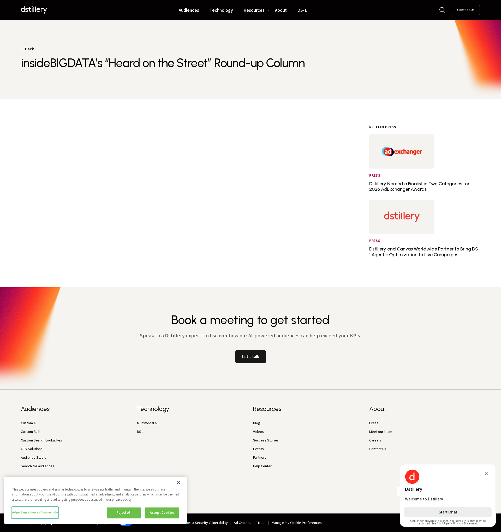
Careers (375, 440)
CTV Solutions (32, 449)
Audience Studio (33, 457)
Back (29, 49)
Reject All (123, 512)
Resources (254, 11)
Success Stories (266, 440)
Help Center (262, 466)
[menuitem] (189, 8)
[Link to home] (34, 10)
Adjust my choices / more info (35, 512)
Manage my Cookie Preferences (297, 522)
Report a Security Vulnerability (204, 522)
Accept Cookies (162, 512)
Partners (259, 457)
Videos (258, 431)
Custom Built (30, 431)
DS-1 (302, 11)
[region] (95, 500)
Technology (221, 11)
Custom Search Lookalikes (41, 440)
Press (373, 423)
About (281, 11)
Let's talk (250, 357)
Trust (261, 522)
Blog (256, 423)
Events (258, 449)
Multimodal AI (147, 423)
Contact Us (465, 10)
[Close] (178, 482)
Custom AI (29, 423)
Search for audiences (37, 466)
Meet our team (380, 431)
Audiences (189, 11)
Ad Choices (242, 522)
